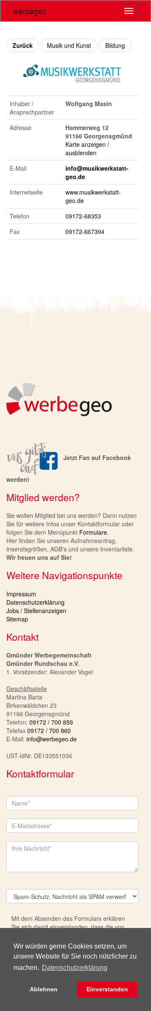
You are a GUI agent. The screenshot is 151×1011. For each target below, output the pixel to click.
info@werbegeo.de (51, 739)
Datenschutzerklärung (35, 602)
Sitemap (17, 619)
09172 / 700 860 (49, 730)
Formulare (93, 532)
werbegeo (29, 10)
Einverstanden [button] (107, 989)
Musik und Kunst (69, 45)
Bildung (115, 45)
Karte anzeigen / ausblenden (87, 148)
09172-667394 (84, 231)
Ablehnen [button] (43, 989)
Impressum (21, 594)
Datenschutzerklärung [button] (74, 967)
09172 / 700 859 (51, 722)
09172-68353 (83, 216)
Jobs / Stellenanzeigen (36, 610)
